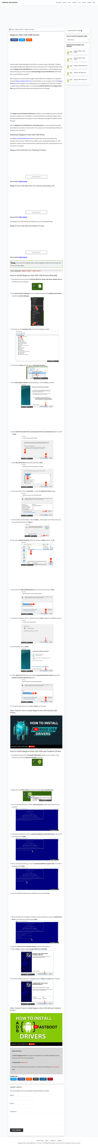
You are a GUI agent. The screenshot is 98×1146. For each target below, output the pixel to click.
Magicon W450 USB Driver (80, 65)
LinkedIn (43, 1079)
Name (12, 1095)
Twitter (13, 1079)
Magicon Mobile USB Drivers (24, 81)
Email (12, 1103)
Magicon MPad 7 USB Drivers (31, 271)
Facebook (21, 1079)
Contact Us (56, 1067)
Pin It (50, 1079)
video (12, 265)
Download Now (36, 176)
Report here (24, 1062)
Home (12, 29)
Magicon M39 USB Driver (80, 79)
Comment (13, 1111)
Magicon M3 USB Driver (80, 72)
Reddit (29, 1079)
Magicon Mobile (19, 29)
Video (21, 1058)
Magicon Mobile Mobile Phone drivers (23, 138)
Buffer (35, 1079)
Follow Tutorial (23, 181)
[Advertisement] (49, 17)
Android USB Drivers (10, 2)
